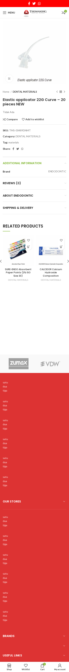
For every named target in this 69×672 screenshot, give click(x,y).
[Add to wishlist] (28, 240)
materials (13, 142)
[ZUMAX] (18, 363)
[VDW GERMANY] (50, 363)
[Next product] (64, 92)
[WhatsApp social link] (39, 3)
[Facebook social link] (29, 3)
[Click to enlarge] (9, 78)
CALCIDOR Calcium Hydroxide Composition (51, 272)
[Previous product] (57, 92)
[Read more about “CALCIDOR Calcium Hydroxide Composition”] (61, 247)
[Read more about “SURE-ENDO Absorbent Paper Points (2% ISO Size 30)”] (28, 247)
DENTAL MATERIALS (25, 91)
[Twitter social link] (34, 3)
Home (6, 91)
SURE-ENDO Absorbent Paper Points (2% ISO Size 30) (18, 272)
